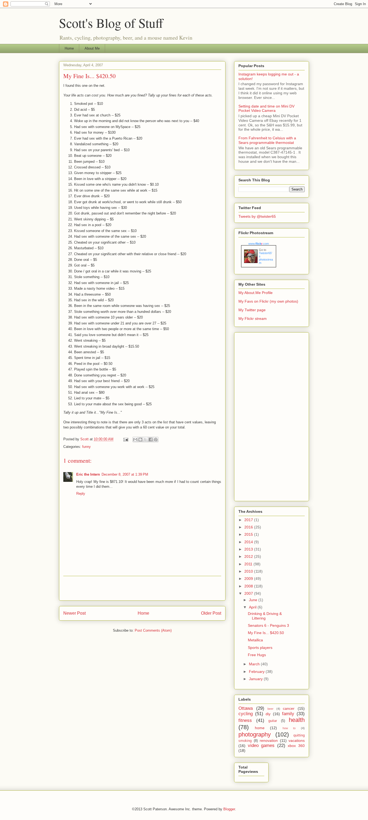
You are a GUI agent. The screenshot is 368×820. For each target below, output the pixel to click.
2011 (249, 564)
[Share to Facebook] (150, 439)
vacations (297, 740)
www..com (258, 243)
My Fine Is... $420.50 (266, 633)
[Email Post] (125, 439)
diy (268, 714)
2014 (249, 542)
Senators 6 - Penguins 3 (268, 625)
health (297, 720)
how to (289, 728)
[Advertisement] (142, 588)
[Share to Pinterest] (155, 439)
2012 (249, 556)
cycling (245, 713)
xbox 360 (296, 745)
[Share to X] (145, 439)
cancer (288, 708)
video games (261, 745)
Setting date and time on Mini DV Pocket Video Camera (266, 108)
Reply (80, 494)
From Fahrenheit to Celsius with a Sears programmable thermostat (267, 140)
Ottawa (245, 708)
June (253, 600)
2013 (249, 549)
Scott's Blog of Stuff (111, 22)
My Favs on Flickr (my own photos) (268, 301)
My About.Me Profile (255, 292)
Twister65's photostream (266, 257)
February (257, 671)
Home (69, 48)
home (260, 728)
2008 (249, 586)
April (253, 607)
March (255, 664)
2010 (249, 571)
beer (270, 708)
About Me (92, 48)
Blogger (229, 809)
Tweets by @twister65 (257, 216)
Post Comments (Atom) (153, 630)
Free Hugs (257, 655)
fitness (245, 720)
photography (254, 734)
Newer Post (74, 613)
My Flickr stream (252, 318)
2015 (249, 534)
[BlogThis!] (140, 439)
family (288, 713)
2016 (249, 527)
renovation (269, 740)
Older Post (211, 613)
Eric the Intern (88, 474)
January (256, 679)
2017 (249, 520)
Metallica (255, 640)
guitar (272, 721)
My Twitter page (252, 310)
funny (86, 447)
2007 (249, 593)
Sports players (260, 647)
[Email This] (135, 439)
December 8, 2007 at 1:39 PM (125, 474)
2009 (249, 578)
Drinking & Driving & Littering (265, 615)
